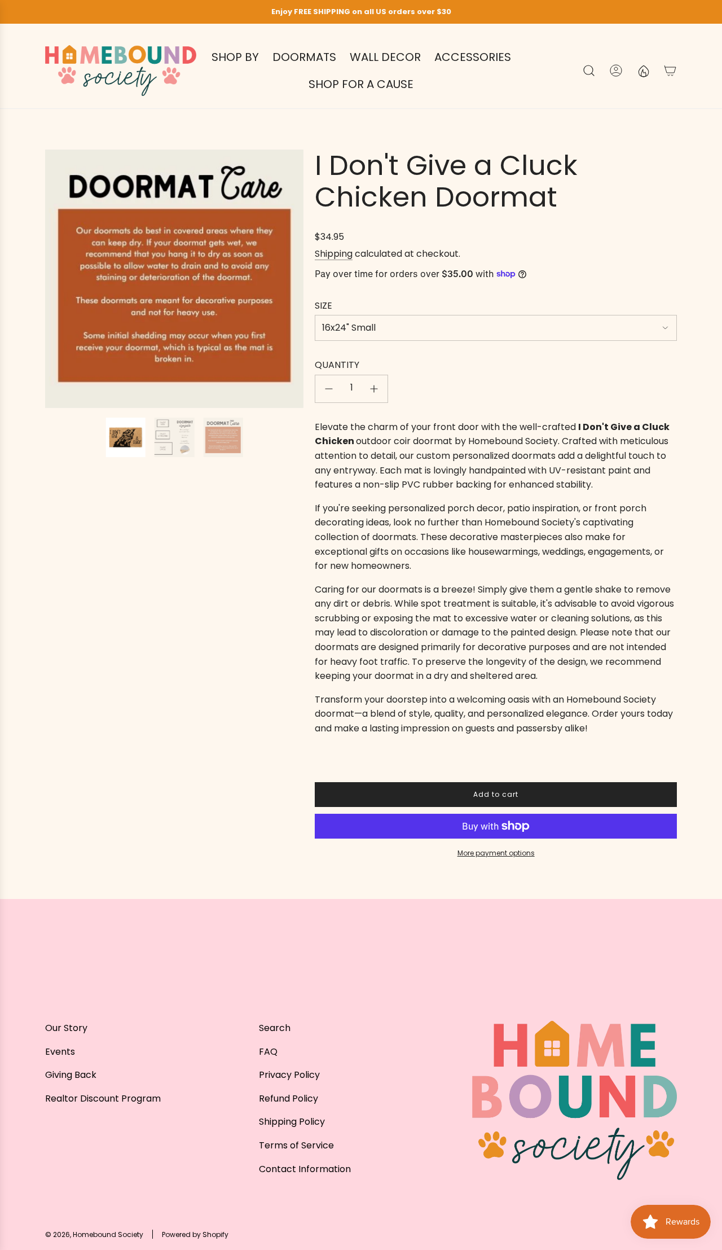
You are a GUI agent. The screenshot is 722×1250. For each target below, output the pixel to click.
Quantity (337, 364)
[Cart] (670, 70)
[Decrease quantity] (328, 388)
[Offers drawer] (643, 70)
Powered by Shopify (195, 1234)
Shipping (334, 253)
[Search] (588, 70)
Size (323, 305)
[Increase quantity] (374, 388)
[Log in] (615, 70)
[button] (57, 278)
